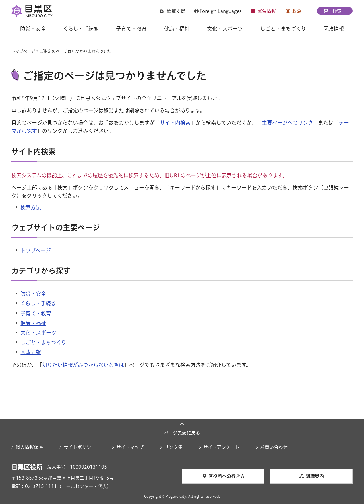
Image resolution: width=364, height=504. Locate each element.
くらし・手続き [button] (81, 28)
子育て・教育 (35, 313)
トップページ (23, 51)
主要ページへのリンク (287, 122)
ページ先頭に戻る (182, 433)
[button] (172, 11)
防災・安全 (33, 293)
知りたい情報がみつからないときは (83, 364)
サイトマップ (130, 447)
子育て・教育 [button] (131, 28)
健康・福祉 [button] (177, 28)
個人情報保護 (29, 447)
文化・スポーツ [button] (225, 28)
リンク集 (173, 447)
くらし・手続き (38, 303)
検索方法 (30, 207)
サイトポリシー (80, 447)
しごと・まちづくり (43, 342)
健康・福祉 (33, 323)
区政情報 (30, 352)
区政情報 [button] (333, 28)
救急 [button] (296, 11)
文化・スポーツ (38, 332)
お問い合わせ (274, 447)
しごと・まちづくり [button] (283, 28)
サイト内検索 (175, 122)
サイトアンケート (221, 447)
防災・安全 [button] (33, 28)
